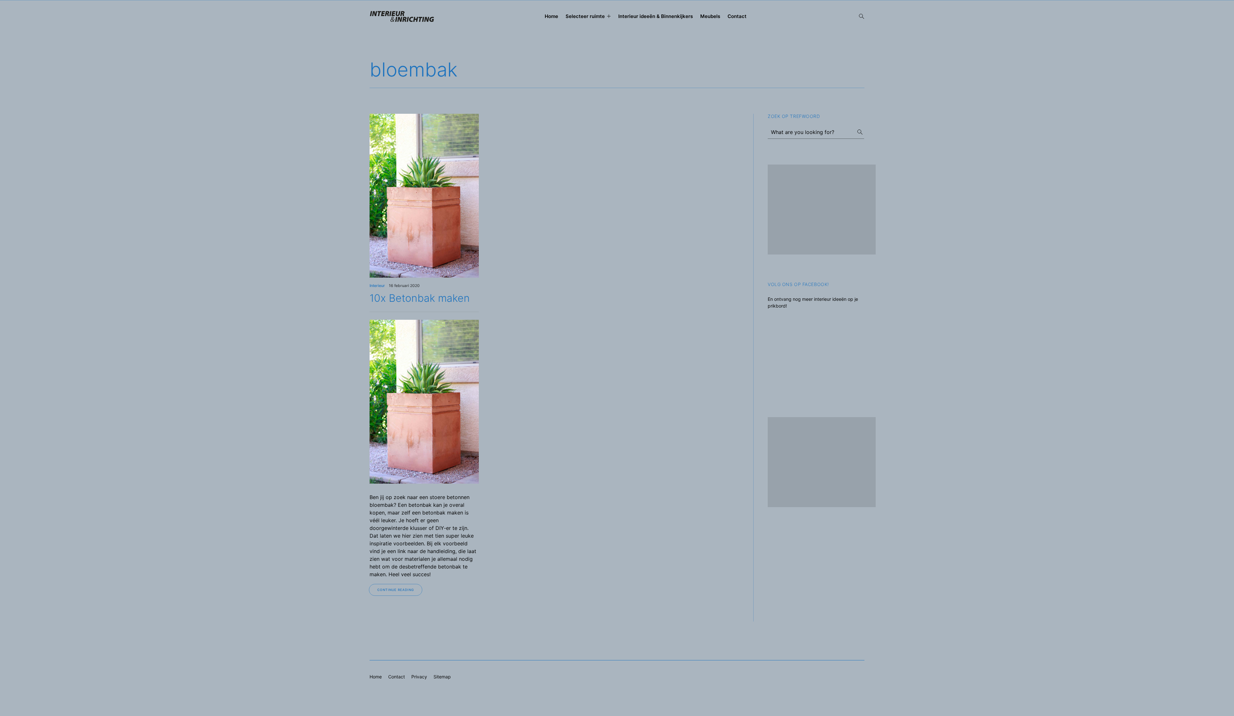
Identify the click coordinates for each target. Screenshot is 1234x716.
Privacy (419, 676)
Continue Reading (395, 590)
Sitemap (442, 676)
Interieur (377, 285)
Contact (737, 16)
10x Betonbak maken (420, 298)
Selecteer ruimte (585, 16)
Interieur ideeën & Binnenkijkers (655, 16)
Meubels (710, 16)
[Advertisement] (822, 210)
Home (551, 16)
